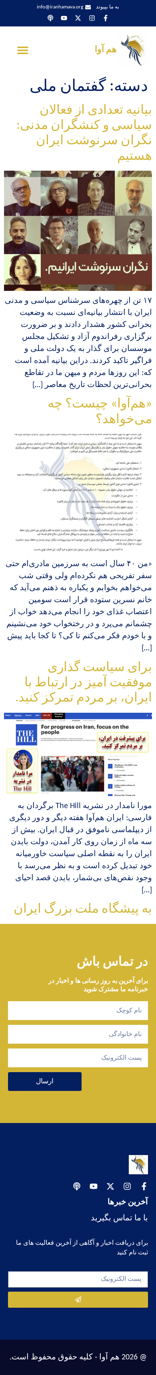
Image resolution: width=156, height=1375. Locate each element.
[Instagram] (92, 18)
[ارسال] (78, 1300)
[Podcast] (50, 18)
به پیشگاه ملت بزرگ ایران (83, 909)
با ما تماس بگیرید (119, 1218)
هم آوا (106, 49)
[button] (23, 50)
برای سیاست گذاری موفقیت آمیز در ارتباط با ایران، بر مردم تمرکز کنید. (83, 683)
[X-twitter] (78, 18)
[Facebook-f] (105, 18)
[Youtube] (64, 18)
